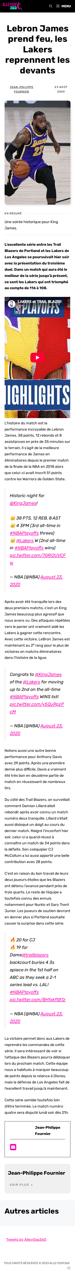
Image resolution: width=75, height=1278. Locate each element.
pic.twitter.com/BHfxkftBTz (37, 999)
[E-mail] (13, 1148)
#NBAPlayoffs (24, 533)
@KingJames (23, 503)
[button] (50, 6)
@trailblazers (35, 954)
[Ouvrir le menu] (68, 1268)
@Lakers (25, 540)
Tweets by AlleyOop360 (26, 1239)
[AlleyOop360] (12, 6)
